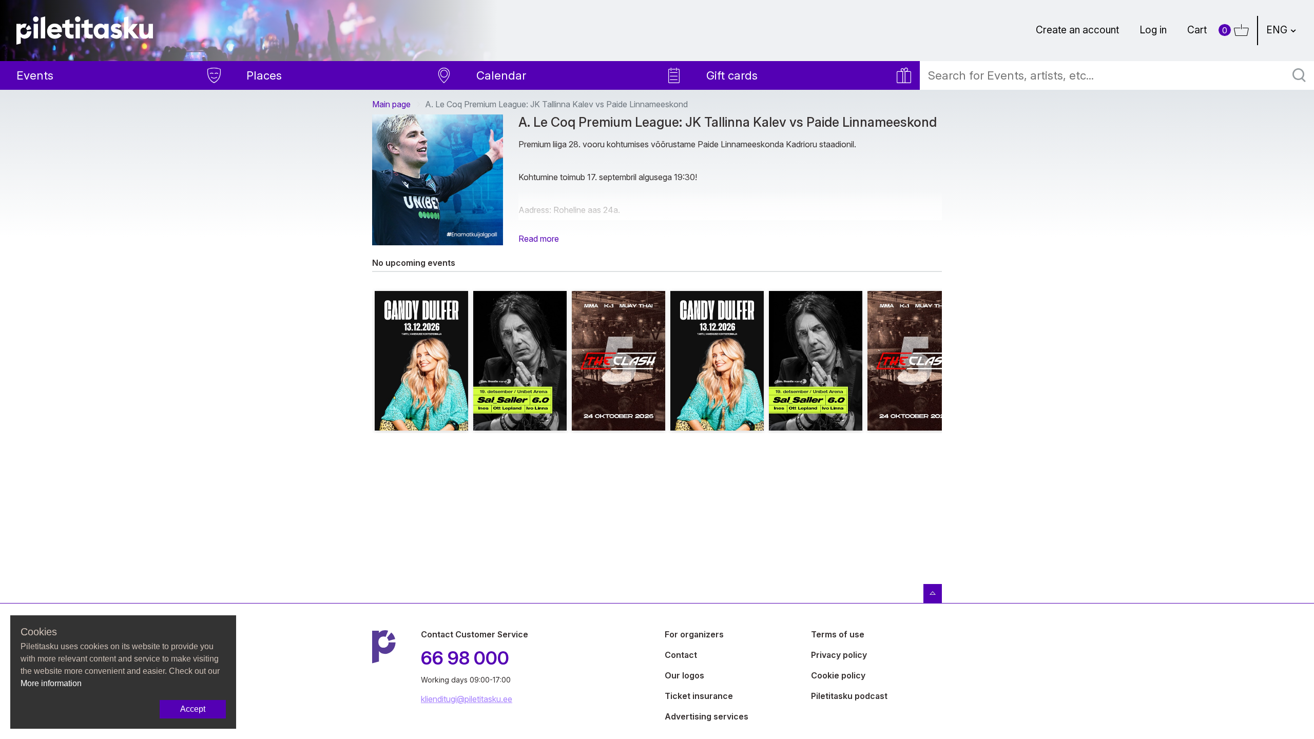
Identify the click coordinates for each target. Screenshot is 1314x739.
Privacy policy (839, 655)
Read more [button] (538, 239)
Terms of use (837, 634)
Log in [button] (1153, 30)
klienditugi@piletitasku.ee (466, 699)
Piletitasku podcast (849, 696)
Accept (192, 709)
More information (51, 683)
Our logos (684, 675)
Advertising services (706, 716)
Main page (391, 104)
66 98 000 (465, 658)
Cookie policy (838, 675)
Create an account (1077, 30)
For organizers (694, 634)
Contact (681, 655)
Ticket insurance (699, 696)
